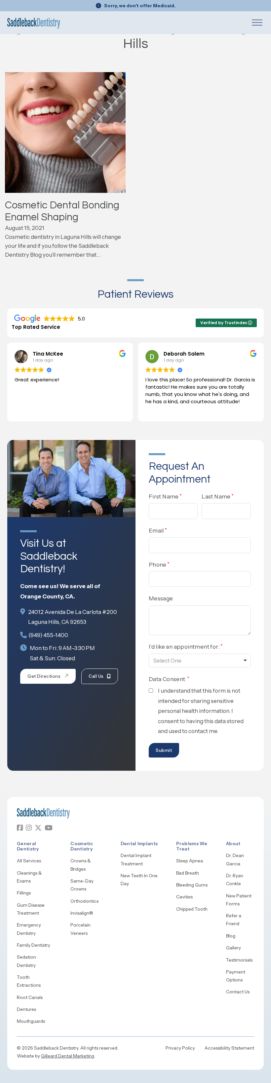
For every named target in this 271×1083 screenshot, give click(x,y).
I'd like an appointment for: (184, 646)
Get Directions (43, 676)
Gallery (233, 947)
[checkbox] (151, 690)
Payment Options (235, 975)
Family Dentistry (33, 945)
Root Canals (30, 997)
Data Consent (167, 679)
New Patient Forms (239, 899)
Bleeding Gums (192, 885)
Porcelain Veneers (80, 928)
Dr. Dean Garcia (235, 859)
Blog (230, 935)
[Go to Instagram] (29, 827)
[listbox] (200, 661)
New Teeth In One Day (139, 879)
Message (161, 598)
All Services (29, 860)
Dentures (26, 1009)
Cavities (184, 896)
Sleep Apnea (189, 860)
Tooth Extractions (29, 981)
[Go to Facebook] (20, 827)
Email (156, 530)
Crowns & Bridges (80, 864)
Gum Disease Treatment (31, 909)
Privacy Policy (180, 1048)
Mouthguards (31, 1021)
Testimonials (239, 960)
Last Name (216, 496)
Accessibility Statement (229, 1048)
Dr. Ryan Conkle (234, 879)
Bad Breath (187, 873)
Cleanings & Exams (29, 877)
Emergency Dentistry (29, 928)
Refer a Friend (233, 919)
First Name (164, 496)
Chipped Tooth (192, 909)
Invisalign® (81, 913)
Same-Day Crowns (82, 884)
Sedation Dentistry (26, 961)
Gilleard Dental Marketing (67, 1056)
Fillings (24, 892)
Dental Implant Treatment (136, 859)
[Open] (257, 23)
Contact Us (238, 991)
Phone (158, 564)
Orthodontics (84, 901)
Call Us (96, 676)
